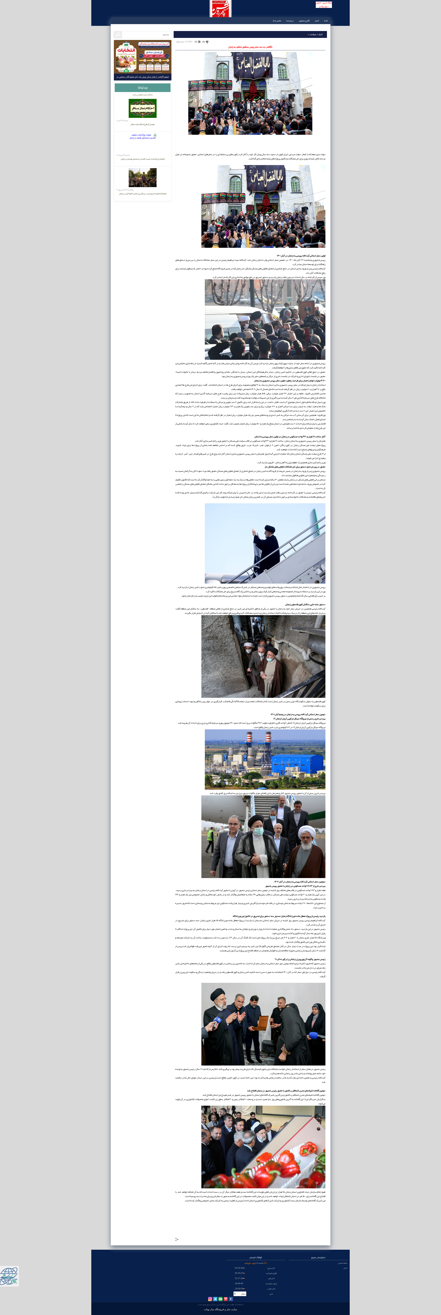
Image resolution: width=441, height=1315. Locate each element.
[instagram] (210, 1299)
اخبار (317, 20)
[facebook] (231, 1299)
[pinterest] (226, 1299)
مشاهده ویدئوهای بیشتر (142, 95)
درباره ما (290, 20)
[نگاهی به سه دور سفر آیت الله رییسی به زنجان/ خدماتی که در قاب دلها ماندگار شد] (263, 246)
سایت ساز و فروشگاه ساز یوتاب (220, 1309)
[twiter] (215, 1299)
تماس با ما (277, 20)
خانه (326, 20)
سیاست (312, 34)
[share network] (177, 1240)
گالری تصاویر (304, 20)
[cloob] (220, 1299)
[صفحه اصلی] (324, 13)
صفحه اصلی (342, 1263)
